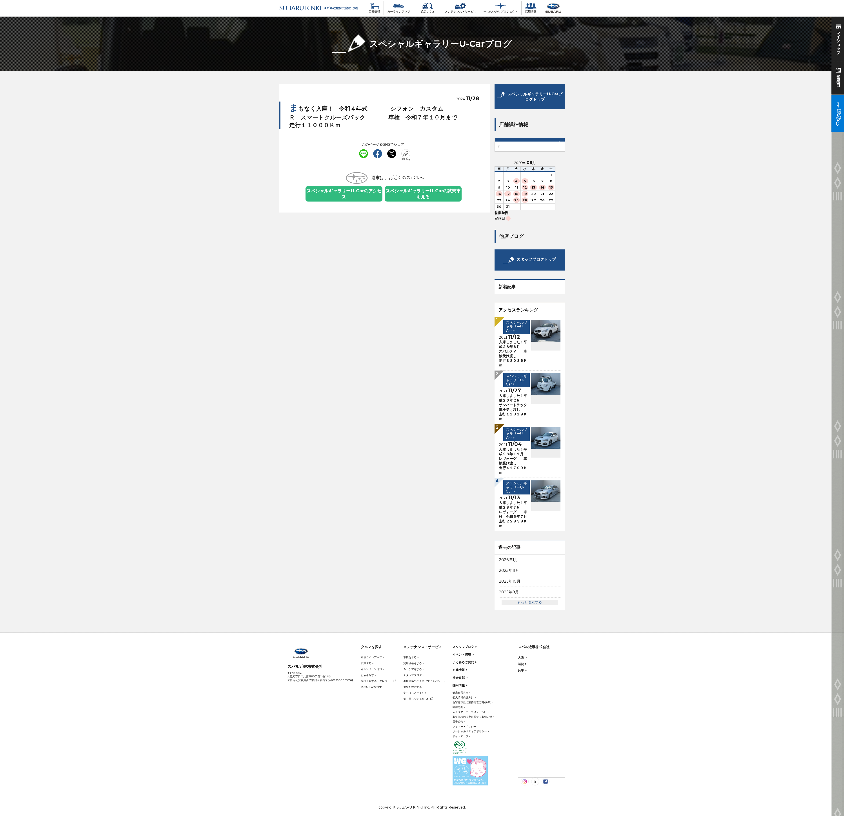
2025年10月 (509, 581)
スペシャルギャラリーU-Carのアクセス (344, 193)
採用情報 (531, 11)
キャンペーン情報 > (372, 669)
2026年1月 (508, 559)
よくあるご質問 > (465, 662)
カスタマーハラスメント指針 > (471, 712)
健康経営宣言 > (462, 692)
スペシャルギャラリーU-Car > (516, 326)
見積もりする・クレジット (377, 681)
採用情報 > (460, 685)
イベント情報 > (463, 654)
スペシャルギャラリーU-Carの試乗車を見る (423, 193)
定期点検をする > (413, 663)
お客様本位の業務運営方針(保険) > (473, 702)
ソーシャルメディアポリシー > (471, 731)
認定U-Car (427, 11)
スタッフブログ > (413, 675)
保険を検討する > (413, 687)
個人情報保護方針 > (464, 697)
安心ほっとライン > (415, 692)
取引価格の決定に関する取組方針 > (473, 716)
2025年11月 (509, 570)
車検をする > (411, 657)
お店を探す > (368, 675)
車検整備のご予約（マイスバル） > (424, 681)
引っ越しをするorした (416, 698)
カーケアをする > (413, 669)
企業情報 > (460, 670)
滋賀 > (522, 664)
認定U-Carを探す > (372, 687)
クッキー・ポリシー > (465, 726)
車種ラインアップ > (372, 657)
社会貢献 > (460, 678)
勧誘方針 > (459, 707)
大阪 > (522, 658)
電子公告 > (459, 721)
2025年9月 (509, 592)
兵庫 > (522, 670)
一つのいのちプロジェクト (501, 11)
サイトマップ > (462, 736)
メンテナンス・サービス (460, 11)
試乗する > (367, 663)
